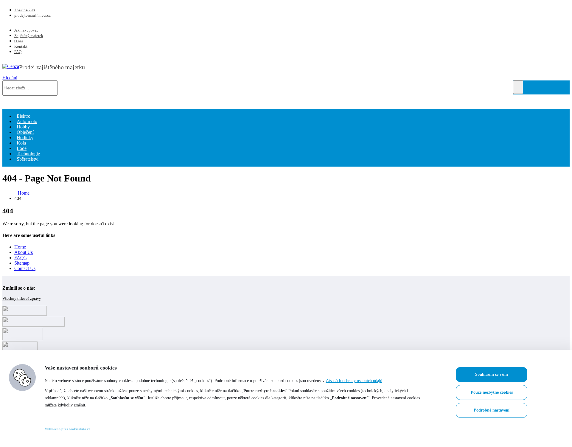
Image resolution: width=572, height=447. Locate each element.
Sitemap (21, 263)
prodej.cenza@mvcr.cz (32, 15)
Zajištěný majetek (28, 35)
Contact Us (24, 268)
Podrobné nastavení (491, 410)
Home (20, 246)
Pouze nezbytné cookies (492, 392)
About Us (23, 252)
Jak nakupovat (26, 30)
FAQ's (20, 257)
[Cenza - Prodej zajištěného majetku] (10, 66)
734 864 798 (24, 10)
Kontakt (20, 46)
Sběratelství (27, 159)
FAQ (17, 51)
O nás (18, 41)
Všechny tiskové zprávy (21, 298)
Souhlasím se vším (491, 374)
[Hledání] (518, 87)
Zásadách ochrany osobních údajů (354, 380)
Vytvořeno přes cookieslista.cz (67, 429)
